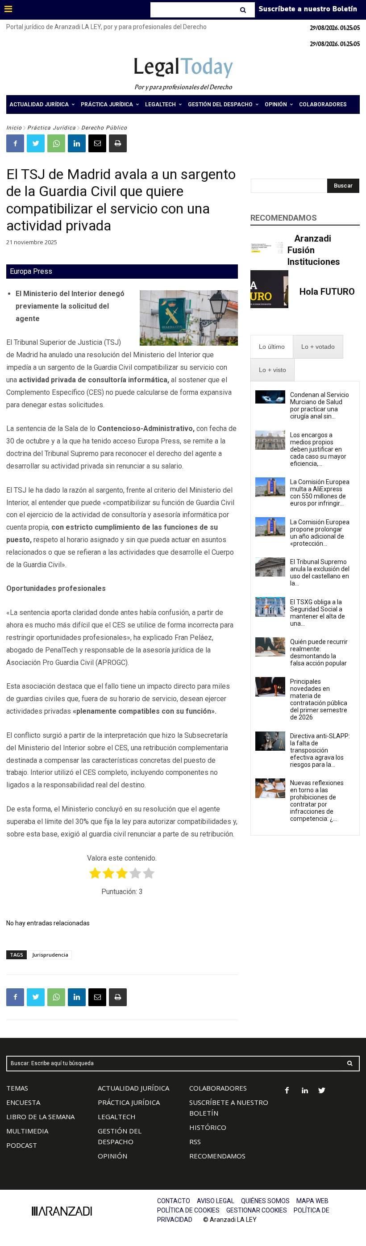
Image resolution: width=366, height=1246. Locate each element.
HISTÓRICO (207, 1127)
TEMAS (17, 1087)
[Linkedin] (77, 143)
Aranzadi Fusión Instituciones (313, 250)
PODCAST (21, 1145)
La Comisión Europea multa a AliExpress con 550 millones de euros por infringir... (319, 492)
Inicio (14, 128)
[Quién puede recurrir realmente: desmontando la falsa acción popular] (270, 647)
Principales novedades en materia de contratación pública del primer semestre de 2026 (318, 699)
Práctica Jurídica (51, 128)
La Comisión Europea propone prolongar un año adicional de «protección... (319, 532)
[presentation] (271, 347)
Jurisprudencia (50, 954)
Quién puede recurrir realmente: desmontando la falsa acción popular (319, 652)
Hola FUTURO (327, 291)
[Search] (243, 10)
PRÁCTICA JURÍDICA (129, 1102)
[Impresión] (118, 143)
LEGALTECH (117, 1116)
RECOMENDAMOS (217, 1155)
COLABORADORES (218, 1087)
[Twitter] (36, 143)
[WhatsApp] (56, 143)
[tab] (271, 347)
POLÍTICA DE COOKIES (188, 1210)
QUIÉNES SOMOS (265, 1200)
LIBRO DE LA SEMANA (40, 1116)
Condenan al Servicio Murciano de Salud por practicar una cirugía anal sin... (319, 405)
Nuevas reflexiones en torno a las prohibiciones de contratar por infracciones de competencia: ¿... (317, 800)
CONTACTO (173, 1200)
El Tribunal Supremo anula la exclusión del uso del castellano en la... (319, 572)
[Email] (97, 143)
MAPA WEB (312, 1200)
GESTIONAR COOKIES (256, 1210)
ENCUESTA (23, 1102)
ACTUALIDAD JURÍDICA (133, 1087)
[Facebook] (15, 143)
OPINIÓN (112, 1155)
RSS (195, 1141)
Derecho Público (104, 128)
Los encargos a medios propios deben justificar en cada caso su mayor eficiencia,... (318, 449)
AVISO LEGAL (215, 1200)
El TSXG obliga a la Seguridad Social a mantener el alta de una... (317, 612)
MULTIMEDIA (27, 1130)
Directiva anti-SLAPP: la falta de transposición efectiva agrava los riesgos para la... (320, 750)
